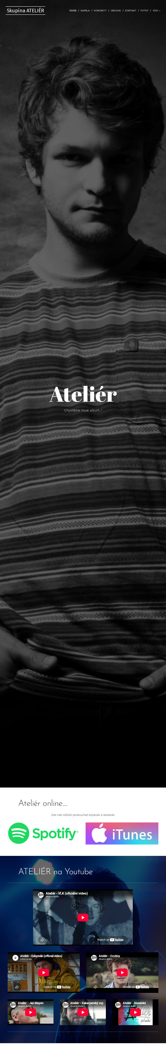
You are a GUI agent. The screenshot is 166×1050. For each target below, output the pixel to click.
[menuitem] (74, 10)
